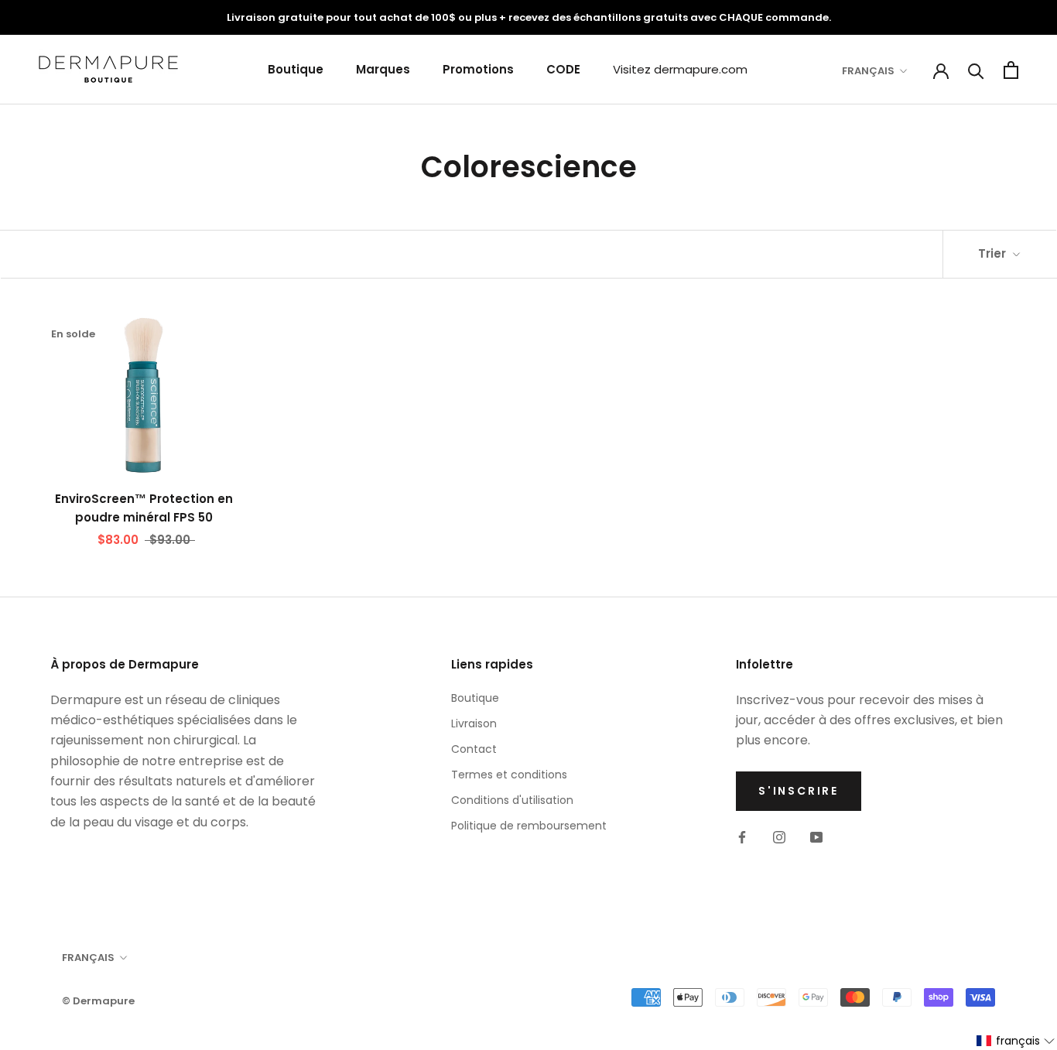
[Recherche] (976, 70)
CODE (563, 69)
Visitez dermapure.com (680, 69)
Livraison (474, 723)
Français (868, 70)
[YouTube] (816, 836)
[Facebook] (742, 836)
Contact (474, 749)
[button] (1016, 1041)
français (88, 957)
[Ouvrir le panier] (1011, 70)
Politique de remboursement (529, 825)
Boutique (295, 69)
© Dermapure (98, 1001)
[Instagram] (779, 836)
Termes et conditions (509, 774)
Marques (383, 69)
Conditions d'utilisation (512, 800)
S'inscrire (798, 791)
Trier (993, 253)
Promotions (478, 69)
